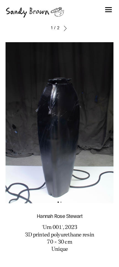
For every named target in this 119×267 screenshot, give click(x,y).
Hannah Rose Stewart (59, 216)
